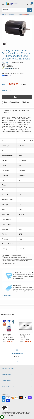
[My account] (27, 4)
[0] (30, 4)
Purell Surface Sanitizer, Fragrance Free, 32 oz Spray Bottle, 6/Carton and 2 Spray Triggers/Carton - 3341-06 (8, 337)
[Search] (29, 10)
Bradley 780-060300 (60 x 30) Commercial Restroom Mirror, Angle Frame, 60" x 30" (25, 337)
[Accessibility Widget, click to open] (2, 417)
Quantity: (5, 90)
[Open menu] (3, 4)
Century (5, 62)
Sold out (17, 97)
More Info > (17, 356)
